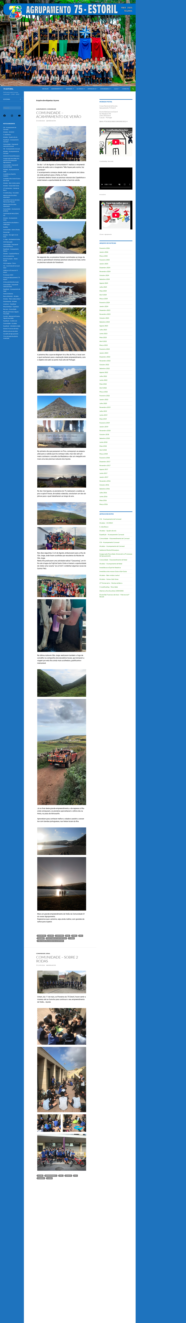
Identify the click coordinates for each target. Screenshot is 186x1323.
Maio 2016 (103, 500)
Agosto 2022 (103, 372)
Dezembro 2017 (104, 461)
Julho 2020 (103, 403)
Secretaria (6, 99)
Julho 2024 (103, 287)
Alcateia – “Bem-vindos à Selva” (12, 299)
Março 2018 (103, 454)
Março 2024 (103, 299)
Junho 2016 (103, 496)
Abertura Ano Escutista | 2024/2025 (111, 591)
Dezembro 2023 (104, 310)
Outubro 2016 (104, 485)
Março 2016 (103, 504)
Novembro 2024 (104, 271)
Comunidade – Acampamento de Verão (58, 114)
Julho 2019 (103, 411)
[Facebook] (4, 116)
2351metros (41, 935)
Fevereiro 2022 (104, 396)
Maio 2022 (103, 384)
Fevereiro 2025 (104, 260)
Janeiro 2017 (103, 477)
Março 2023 (103, 345)
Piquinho (41, 938)
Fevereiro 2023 (104, 349)
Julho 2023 (103, 330)
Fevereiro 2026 (104, 248)
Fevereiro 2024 (104, 302)
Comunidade (51, 109)
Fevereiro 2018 (104, 458)
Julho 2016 (103, 493)
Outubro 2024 (104, 275)
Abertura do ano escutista (10, 331)
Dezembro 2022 (104, 357)
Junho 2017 (103, 473)
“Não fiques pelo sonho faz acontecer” (50, 941)
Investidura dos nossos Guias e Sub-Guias (113, 571)
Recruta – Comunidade (9, 309)
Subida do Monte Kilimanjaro (109, 550)
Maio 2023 (103, 337)
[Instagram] (12, 116)
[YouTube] (19, 116)
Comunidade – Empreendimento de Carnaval (114, 538)
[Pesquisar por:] (12, 108)
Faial (67, 935)
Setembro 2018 (104, 438)
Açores (50, 935)
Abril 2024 (103, 295)
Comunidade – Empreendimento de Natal (113, 560)
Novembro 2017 (104, 465)
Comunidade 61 (105, 88)
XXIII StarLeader (8, 242)
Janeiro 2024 (103, 306)
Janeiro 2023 (103, 353)
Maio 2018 (103, 446)
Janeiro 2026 (103, 252)
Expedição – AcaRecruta (10, 321)
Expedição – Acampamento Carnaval (111, 534)
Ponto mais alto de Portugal (56, 938)
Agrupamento (41, 109)
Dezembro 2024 (104, 267)
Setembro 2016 (104, 489)
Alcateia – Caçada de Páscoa (11, 253)
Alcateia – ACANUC (106, 523)
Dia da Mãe (6, 232)
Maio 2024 (103, 291)
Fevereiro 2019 (104, 423)
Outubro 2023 (104, 318)
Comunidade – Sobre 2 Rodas (57, 959)
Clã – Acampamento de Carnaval (110, 519)
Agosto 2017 (103, 469)
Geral (48, 953)
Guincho (68, 1175)
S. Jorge (71, 938)
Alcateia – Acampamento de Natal (110, 564)
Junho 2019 (103, 415)
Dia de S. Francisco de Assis (10, 328)
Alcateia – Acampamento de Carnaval (112, 546)
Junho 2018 (103, 442)
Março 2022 (103, 392)
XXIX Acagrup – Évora (9, 263)
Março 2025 (103, 256)
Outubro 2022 (104, 364)
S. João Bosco (103, 527)
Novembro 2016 (104, 481)
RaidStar (5, 227)
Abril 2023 (103, 341)
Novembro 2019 (104, 407)
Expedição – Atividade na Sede (11, 326)
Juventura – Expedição (9, 304)
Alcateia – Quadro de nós (107, 531)
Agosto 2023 (103, 326)
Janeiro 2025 (103, 264)
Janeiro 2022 (103, 399)
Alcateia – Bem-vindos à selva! (109, 575)
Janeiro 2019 (103, 427)
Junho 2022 (103, 380)
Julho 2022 (103, 376)
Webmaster (52, 121)
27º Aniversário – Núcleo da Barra (110, 583)
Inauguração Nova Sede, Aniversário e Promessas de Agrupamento (11, 160)
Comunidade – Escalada (10, 323)
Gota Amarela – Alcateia (10, 301)
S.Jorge (49, 1178)
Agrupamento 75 (56, 88)
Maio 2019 (103, 419)
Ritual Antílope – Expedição (11, 306)
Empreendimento (51, 1175)
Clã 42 (116, 88)
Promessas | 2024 (8, 275)
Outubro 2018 (104, 434)
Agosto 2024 (103, 283)
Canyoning (59, 935)
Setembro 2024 (104, 279)
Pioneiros (41, 1178)
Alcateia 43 (80, 88)
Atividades (69, 88)
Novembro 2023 (104, 314)
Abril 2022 (103, 388)
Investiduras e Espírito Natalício (110, 567)
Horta (74, 935)
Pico (81, 935)
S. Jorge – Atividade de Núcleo (11, 239)
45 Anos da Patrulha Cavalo (11, 282)
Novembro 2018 (104, 430)
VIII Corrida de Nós (8, 256)
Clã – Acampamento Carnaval (109, 542)
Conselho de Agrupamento (10, 334)
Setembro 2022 (104, 368)
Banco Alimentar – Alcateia (10, 296)
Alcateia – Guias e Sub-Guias (108, 579)
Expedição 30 (92, 88)
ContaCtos (125, 88)
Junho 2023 (103, 333)
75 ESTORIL (8, 89)
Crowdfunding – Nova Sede (108, 587)
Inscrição (45, 88)
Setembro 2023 (104, 322)
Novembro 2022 (104, 361)
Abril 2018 (103, 450)
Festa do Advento (8, 293)
